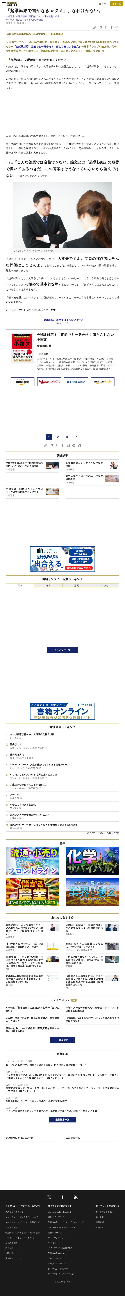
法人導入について (13, 1258)
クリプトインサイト (57, 1263)
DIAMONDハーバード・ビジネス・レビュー (68, 1222)
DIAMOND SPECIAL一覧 (19, 1137)
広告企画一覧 (73, 1137)
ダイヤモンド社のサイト (60, 1205)
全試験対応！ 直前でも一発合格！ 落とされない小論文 (75, 337)
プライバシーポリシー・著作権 (19, 1237)
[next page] (76, 437)
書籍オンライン (55, 1232)
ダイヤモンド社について (108, 1205)
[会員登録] (116, 3)
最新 (20, 585)
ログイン (103, 4)
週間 (76, 585)
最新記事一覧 (62, 1119)
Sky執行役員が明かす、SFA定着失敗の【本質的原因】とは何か (32, 1019)
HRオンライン (54, 1258)
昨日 (48, 585)
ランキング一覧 (62, 650)
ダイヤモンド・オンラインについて (22, 1205)
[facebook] (62, 1198)
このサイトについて (14, 1211)
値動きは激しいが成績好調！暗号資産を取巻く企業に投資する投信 (32, 1030)
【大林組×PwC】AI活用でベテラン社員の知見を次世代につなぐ (92, 1019)
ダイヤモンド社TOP (105, 1211)
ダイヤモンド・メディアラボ (61, 1273)
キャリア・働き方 (14, 19)
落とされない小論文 (34, 19)
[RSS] (75, 1198)
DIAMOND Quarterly (57, 1253)
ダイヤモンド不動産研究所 (60, 1248)
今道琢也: (33, 16)
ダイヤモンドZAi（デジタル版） (62, 1227)
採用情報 (100, 1222)
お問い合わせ (11, 1253)
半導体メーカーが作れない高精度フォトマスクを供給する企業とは (92, 1009)
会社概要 (100, 1217)
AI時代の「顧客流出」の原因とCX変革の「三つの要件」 (32, 1009)
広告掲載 (9, 1248)
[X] (49, 1198)
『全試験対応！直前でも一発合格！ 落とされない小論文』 (47, 46)
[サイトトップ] (12, 4)
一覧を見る (62, 1040)
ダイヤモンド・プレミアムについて (21, 1217)
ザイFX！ (52, 1242)
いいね (104, 585)
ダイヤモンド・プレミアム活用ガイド (22, 1222)
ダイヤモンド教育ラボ (58, 1268)
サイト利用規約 (12, 1227)
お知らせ (100, 1227)
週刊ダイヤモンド (56, 1217)
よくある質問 (11, 1242)
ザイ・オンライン (56, 1237)
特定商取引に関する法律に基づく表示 (22, 1232)
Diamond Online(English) (59, 1211)
